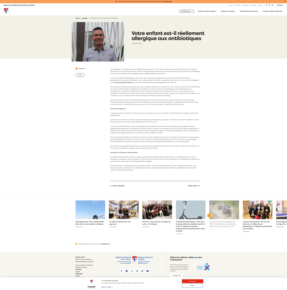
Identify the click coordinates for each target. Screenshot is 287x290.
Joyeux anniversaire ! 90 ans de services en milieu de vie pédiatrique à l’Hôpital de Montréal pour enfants (257, 225)
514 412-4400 (80, 257)
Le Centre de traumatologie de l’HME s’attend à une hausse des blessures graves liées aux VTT (222, 224)
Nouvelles (82, 68)
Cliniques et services (228, 11)
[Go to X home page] (132, 271)
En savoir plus (167, 1)
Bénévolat (78, 274)
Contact (260, 5)
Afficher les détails (106, 287)
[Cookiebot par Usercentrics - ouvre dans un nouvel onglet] (91, 287)
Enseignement (246, 5)
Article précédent (118, 186)
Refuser (193, 285)
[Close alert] (285, 1)
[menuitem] (230, 5)
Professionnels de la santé (249, 11)
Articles (80, 75)
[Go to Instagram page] (137, 271)
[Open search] (266, 5)
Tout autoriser (192, 281)
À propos (230, 5)
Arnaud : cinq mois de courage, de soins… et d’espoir (156, 222)
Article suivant (193, 186)
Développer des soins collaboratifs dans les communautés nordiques (89, 222)
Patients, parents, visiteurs (207, 11)
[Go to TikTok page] (142, 271)
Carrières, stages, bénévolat (272, 11)
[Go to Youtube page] (147, 271)
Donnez (279, 5)
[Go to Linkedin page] (126, 271)
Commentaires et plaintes (84, 265)
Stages (77, 272)
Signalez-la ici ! (105, 244)
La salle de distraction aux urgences (120, 222)
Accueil (77, 18)
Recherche (237, 5)
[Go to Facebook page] (121, 271)
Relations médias (81, 267)
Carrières (78, 269)
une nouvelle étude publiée (123, 82)
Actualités (254, 5)
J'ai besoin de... (186, 11)
